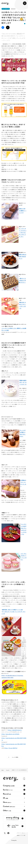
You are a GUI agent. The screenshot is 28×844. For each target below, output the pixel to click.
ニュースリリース (5, 8)
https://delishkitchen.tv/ (15, 730)
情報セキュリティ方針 (21, 835)
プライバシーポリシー (21, 833)
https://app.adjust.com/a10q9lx (10, 734)
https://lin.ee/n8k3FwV (10, 748)
